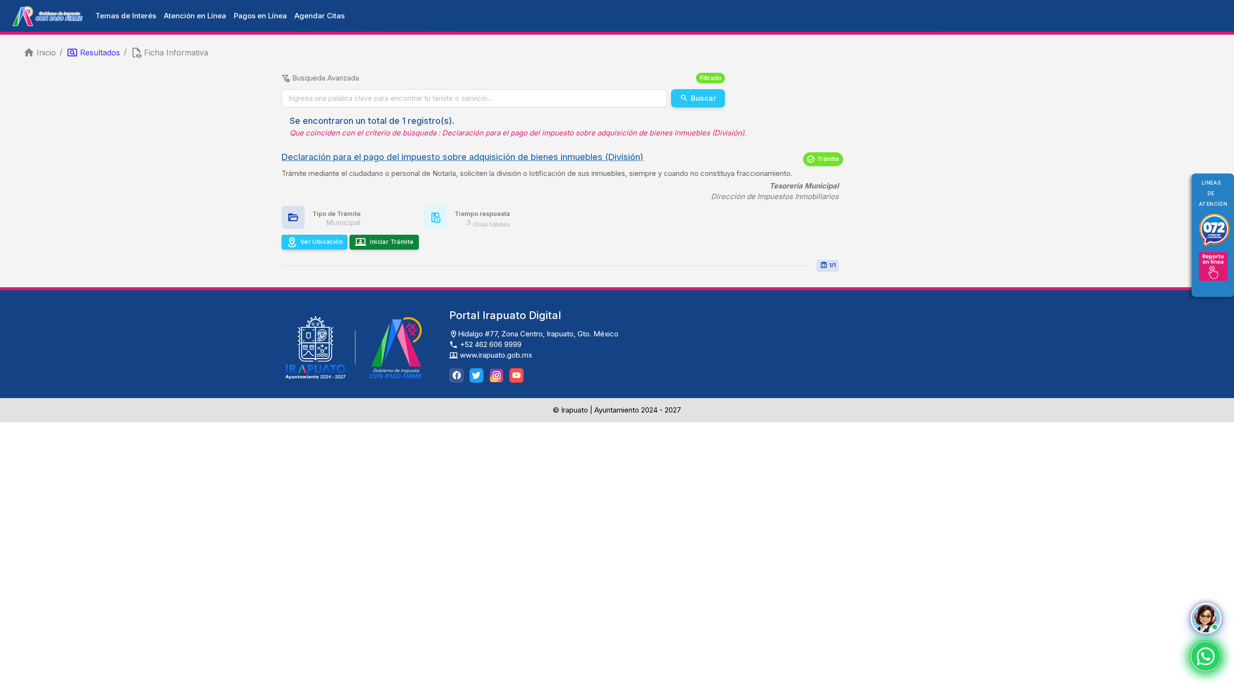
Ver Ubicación (321, 241)
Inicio (46, 52)
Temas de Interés (125, 15)
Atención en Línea (195, 15)
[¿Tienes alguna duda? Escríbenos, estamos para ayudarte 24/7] (1206, 656)
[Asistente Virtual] (1206, 618)
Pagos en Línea (260, 15)
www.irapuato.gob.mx (495, 355)
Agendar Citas (320, 15)
